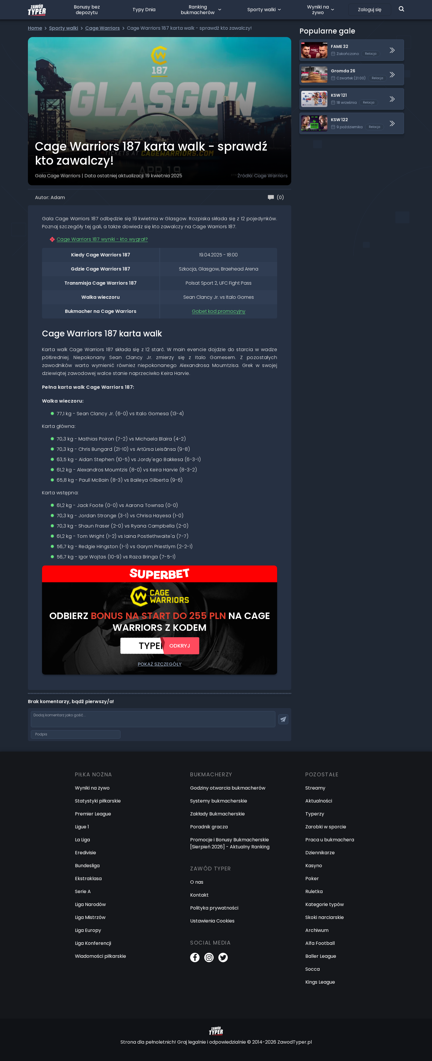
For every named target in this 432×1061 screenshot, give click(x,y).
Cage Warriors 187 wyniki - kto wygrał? (102, 239)
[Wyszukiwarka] (401, 9)
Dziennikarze (320, 852)
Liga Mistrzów (90, 917)
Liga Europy (88, 930)
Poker (312, 878)
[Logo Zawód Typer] (37, 10)
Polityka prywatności (214, 908)
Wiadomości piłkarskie (100, 956)
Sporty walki (261, 9)
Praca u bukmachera (329, 839)
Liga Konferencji (93, 943)
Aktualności (318, 801)
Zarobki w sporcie (325, 826)
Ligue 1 (82, 826)
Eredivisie (85, 852)
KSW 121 (308, 92)
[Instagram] (209, 957)
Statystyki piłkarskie (98, 801)
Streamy (315, 788)
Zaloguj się (369, 9)
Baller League (320, 956)
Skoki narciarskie (324, 917)
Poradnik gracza (209, 826)
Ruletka (314, 891)
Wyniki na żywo (318, 10)
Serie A (83, 891)
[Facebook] (195, 957)
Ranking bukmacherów (198, 10)
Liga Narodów (90, 904)
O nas (196, 882)
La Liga (82, 839)
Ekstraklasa (88, 878)
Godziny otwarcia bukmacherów (227, 788)
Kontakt (199, 895)
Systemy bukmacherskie (218, 801)
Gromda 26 (313, 67)
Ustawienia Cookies (212, 920)
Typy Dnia (144, 9)
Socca (312, 969)
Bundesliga (87, 865)
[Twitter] (223, 957)
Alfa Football (320, 943)
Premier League (93, 813)
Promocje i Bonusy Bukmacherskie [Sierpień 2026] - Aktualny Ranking (229, 843)
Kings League (320, 982)
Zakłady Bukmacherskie (217, 813)
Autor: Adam (50, 197)
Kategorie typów (324, 904)
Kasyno (313, 865)
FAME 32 (309, 43)
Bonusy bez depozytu (87, 10)
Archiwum (317, 930)
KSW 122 (309, 116)
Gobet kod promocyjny (218, 311)
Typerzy (314, 813)
